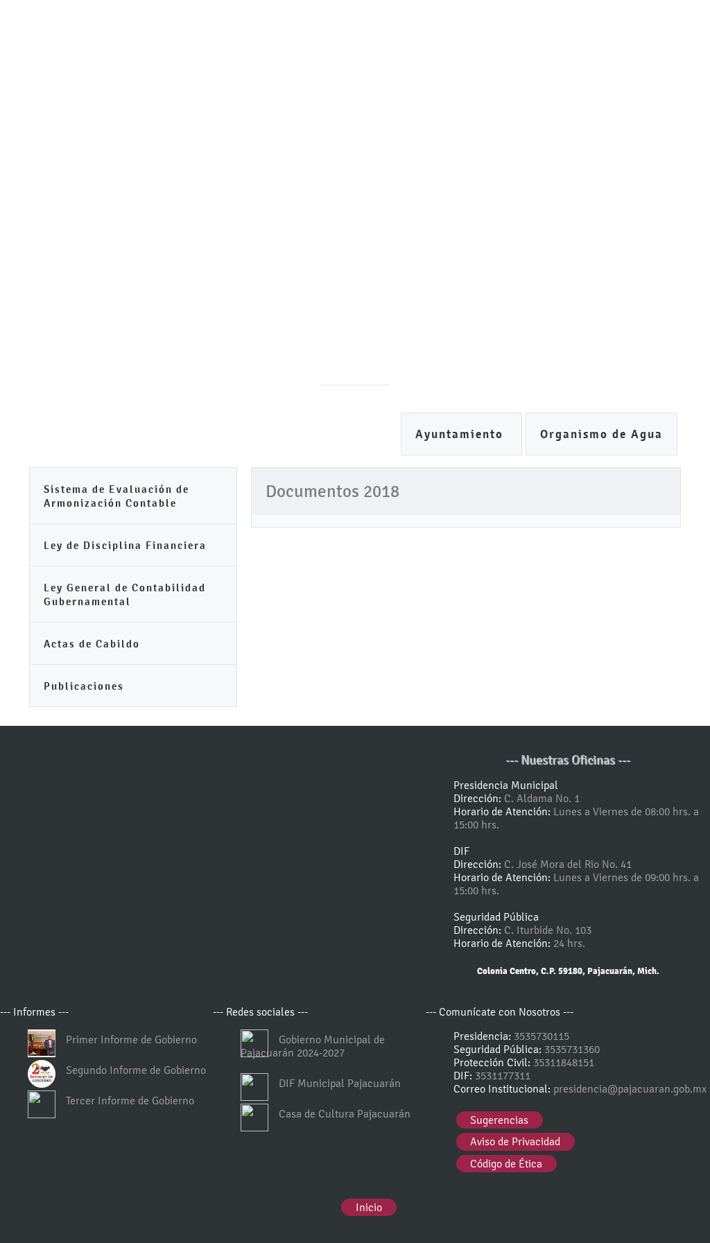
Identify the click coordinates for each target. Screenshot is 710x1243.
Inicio (369, 1207)
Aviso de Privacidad (515, 1141)
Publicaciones (84, 686)
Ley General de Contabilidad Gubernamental (125, 594)
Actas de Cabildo (92, 643)
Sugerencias (499, 1120)
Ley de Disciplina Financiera (125, 545)
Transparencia (367, 436)
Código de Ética (506, 1163)
